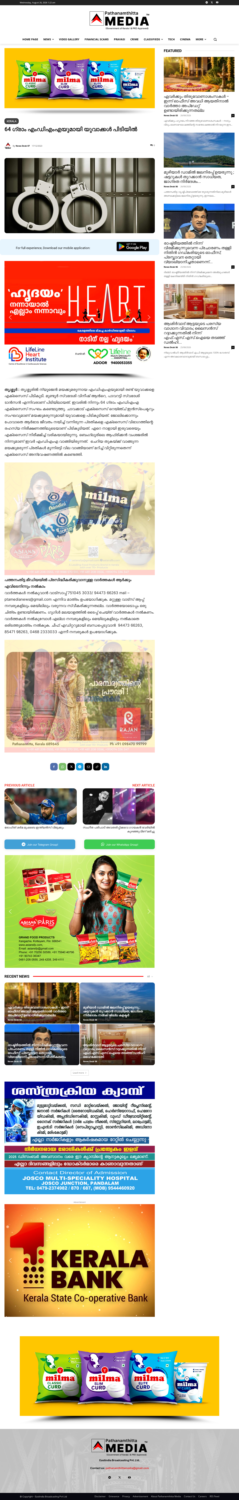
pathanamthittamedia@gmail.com (127, 1468)
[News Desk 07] (8, 145)
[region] (79, 81)
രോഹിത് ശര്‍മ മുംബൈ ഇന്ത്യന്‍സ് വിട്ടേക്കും (34, 827)
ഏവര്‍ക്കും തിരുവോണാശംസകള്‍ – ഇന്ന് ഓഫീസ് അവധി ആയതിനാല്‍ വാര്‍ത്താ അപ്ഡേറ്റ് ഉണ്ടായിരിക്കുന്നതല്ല (38, 1011)
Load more (78, 1072)
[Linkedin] (105, 766)
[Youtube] (217, 3)
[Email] (88, 766)
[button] (215, 39)
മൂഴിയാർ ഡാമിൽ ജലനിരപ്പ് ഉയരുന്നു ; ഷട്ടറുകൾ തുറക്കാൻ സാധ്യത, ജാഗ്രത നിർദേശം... (199, 177)
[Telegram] (207, 3)
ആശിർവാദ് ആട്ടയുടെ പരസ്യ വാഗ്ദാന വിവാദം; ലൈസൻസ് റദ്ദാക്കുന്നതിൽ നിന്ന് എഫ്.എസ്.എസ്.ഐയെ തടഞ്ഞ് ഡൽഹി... (194, 333)
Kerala (11, 121)
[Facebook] (54, 766)
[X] (212, 3)
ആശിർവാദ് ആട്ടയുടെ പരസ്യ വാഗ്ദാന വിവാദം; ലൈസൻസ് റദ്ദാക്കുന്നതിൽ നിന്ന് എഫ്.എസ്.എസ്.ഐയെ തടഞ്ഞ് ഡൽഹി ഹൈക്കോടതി (114, 1051)
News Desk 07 (23, 145)
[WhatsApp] (62, 766)
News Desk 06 (90, 1019)
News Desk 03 (15, 1019)
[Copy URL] (97, 766)
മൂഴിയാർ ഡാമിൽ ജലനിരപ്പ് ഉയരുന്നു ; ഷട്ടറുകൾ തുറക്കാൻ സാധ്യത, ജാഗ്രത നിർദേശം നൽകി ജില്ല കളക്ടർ (113, 1011)
